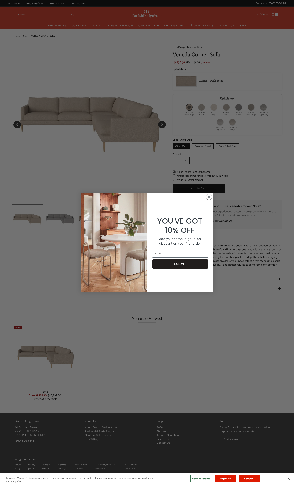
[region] (147, 479)
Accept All (249, 478)
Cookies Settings (201, 478)
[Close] (288, 478)
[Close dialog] (209, 197)
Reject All (225, 478)
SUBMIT (180, 264)
